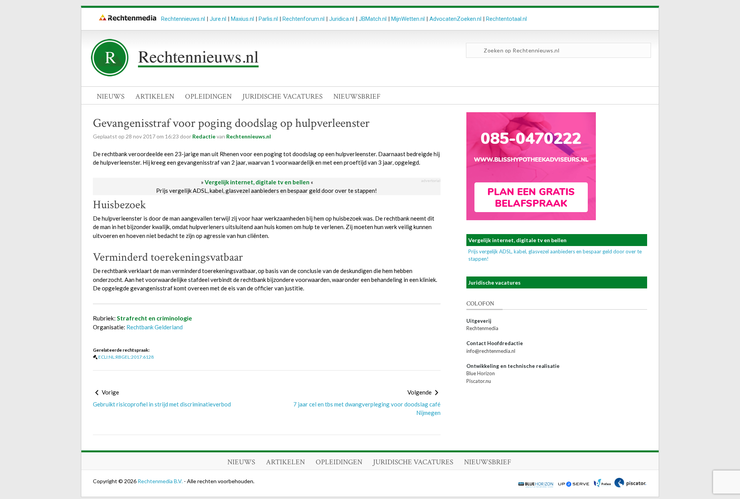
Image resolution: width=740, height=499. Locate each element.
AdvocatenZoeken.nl (455, 18)
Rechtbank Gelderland (154, 327)
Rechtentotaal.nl (506, 18)
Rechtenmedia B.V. (161, 481)
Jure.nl (218, 18)
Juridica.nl (341, 18)
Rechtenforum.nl (304, 18)
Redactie (203, 136)
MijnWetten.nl (408, 18)
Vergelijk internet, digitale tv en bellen (257, 182)
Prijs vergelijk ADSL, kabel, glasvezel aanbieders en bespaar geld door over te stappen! (266, 190)
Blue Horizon (480, 373)
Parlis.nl (268, 18)
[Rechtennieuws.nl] (175, 74)
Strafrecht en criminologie (154, 318)
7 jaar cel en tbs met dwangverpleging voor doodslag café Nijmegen (367, 408)
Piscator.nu (478, 381)
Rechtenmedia (482, 328)
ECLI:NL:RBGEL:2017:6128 (126, 357)
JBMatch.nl (373, 18)
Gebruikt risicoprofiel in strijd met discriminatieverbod (162, 404)
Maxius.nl (242, 18)
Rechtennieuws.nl (183, 18)
